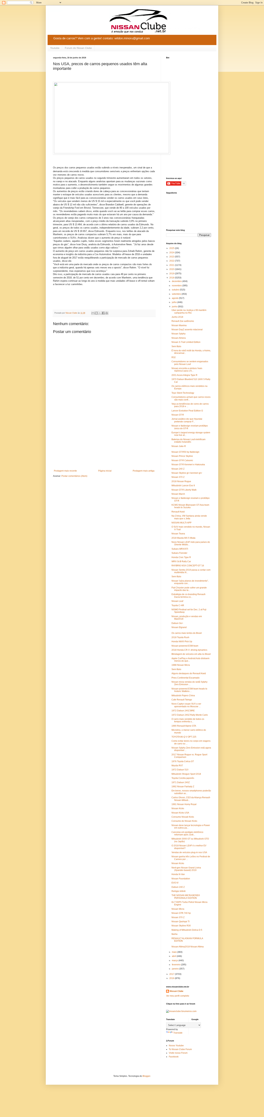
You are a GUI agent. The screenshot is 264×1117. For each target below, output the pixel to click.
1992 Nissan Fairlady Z (183, 786)
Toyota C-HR (178, 605)
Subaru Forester (179, 553)
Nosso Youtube (176, 1045)
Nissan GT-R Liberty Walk (184, 490)
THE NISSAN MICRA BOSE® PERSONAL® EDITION (186, 896)
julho (174, 302)
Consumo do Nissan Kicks (184, 821)
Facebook (174, 1056)
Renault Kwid (178, 511)
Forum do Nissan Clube (78, 47)
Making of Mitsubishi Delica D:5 (187, 930)
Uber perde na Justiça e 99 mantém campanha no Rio (189, 311)
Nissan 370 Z (178, 477)
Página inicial (105, 471)
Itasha (174, 934)
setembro (177, 294)
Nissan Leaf (177, 601)
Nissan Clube (176, 991)
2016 (172, 978)
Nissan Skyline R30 (181, 925)
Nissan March (178, 494)
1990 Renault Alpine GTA (184, 726)
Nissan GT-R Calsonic (182, 460)
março (175, 960)
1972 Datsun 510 (180, 769)
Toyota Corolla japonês (183, 778)
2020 (172, 269)
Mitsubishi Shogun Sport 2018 (186, 774)
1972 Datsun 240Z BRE (183, 710)
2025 (172, 248)
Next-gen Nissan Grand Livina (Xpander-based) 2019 (186, 868)
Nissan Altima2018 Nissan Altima (188, 946)
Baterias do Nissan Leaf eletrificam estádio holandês (188, 440)
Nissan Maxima (179, 325)
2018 (172, 277)
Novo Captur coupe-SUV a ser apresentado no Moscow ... (186, 705)
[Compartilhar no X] (100, 313)
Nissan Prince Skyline (182, 456)
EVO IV (175, 883)
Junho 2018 (177, 317)
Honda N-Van (178, 874)
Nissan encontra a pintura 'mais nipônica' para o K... (187, 369)
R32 (174, 357)
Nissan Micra (178, 909)
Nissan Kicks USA (180, 812)
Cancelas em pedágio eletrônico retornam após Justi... (187, 833)
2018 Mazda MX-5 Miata (183, 538)
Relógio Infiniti (179, 891)
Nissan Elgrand (179, 627)
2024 (172, 252)
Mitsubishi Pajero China (183, 695)
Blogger (146, 1076)
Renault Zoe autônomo (183, 321)
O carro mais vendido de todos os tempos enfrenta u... (188, 720)
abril (174, 956)
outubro (176, 289)
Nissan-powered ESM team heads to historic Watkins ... (189, 689)
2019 (172, 273)
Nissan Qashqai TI (180, 921)
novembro (177, 285)
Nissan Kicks (178, 808)
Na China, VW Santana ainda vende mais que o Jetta (189, 517)
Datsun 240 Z (178, 887)
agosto (175, 298)
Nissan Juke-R (179, 446)
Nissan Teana (178, 533)
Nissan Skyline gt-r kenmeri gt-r (187, 473)
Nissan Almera (179, 338)
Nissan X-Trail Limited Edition (186, 342)
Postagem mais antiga (143, 471)
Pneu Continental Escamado (186, 678)
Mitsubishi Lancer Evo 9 (183, 485)
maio (174, 952)
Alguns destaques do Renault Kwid (189, 673)
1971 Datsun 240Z (181, 782)
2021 (172, 265)
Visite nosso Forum (178, 1053)
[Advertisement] (104, 440)
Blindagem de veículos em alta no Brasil (191, 654)
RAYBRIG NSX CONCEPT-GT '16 (188, 565)
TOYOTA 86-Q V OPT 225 (184, 737)
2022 (172, 261)
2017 (172, 974)
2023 (172, 256)
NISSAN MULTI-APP (181, 522)
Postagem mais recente (65, 471)
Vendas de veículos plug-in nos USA (189, 852)
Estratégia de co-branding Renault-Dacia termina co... (189, 595)
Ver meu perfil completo (177, 996)
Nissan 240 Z (178, 469)
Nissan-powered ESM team (185, 646)
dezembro (177, 281)
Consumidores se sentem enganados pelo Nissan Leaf (190, 362)
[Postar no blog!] (96, 313)
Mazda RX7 (177, 765)
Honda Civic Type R (181, 557)
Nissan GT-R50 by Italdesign (185, 452)
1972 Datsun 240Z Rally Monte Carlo (190, 715)
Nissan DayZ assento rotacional (187, 329)
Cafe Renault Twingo (182, 699)
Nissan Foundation (181, 878)
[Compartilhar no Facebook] (103, 313)
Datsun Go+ (177, 623)
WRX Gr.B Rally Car (181, 561)
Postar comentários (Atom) (74, 476)
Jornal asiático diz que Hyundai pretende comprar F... (187, 420)
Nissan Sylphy (179, 333)
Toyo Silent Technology (183, 393)
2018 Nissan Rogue (181, 481)
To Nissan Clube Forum (180, 1049)
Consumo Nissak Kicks (183, 817)
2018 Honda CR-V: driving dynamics (189, 650)
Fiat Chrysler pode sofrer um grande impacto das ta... (189, 588)
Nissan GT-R (178, 415)
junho (175, 306)
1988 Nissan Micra (181, 665)
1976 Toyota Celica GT (183, 761)
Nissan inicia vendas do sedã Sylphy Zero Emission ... (189, 683)
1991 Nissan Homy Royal (184, 804)
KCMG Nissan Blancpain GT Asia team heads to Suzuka (190, 506)
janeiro (175, 968)
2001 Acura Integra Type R (184, 375)
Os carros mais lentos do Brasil (187, 633)
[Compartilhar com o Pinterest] (106, 313)
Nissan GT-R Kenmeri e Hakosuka (188, 464)
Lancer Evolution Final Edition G (187, 410)
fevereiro (176, 964)
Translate (177, 1033)
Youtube (54, 47)
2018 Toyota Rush (180, 637)
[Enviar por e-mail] (93, 313)
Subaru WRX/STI (180, 549)
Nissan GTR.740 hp (181, 913)
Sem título (176, 346)
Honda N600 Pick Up (182, 641)
